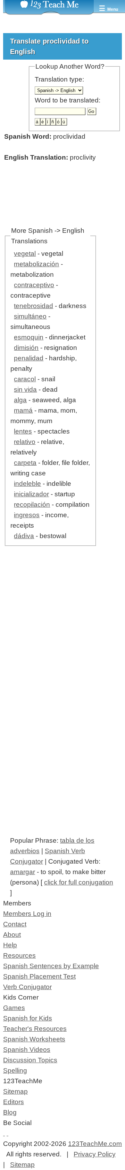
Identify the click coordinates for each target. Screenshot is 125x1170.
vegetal (25, 253)
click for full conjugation (78, 882)
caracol (25, 379)
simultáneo (30, 316)
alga (20, 400)
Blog (10, 1112)
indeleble (27, 483)
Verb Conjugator (27, 987)
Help (10, 945)
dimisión (26, 347)
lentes (23, 431)
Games (14, 1007)
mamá (23, 410)
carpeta (25, 462)
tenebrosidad (33, 305)
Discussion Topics (30, 1060)
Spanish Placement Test (39, 976)
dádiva (24, 536)
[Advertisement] (62, 640)
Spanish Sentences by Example (51, 966)
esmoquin (28, 337)
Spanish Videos (26, 1049)
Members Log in (27, 913)
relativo (24, 441)
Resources (19, 955)
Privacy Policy (95, 1154)
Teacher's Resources (35, 1028)
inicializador (31, 494)
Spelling (15, 1070)
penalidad (28, 358)
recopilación (32, 504)
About (12, 934)
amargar (22, 871)
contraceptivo (34, 285)
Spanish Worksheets (34, 1039)
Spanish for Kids (27, 1018)
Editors (13, 1102)
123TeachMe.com (95, 1143)
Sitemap (15, 1091)
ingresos (27, 515)
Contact (14, 924)
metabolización (36, 264)
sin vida (25, 389)
